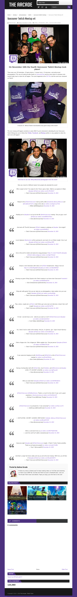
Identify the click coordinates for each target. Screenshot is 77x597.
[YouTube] (46, 7)
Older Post (65, 569)
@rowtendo (50, 201)
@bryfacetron (28, 240)
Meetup (43, 133)
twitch (47, 22)
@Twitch (36, 191)
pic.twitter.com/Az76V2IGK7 (46, 191)
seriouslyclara (41, 22)
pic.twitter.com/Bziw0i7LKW (41, 420)
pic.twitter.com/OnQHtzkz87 (49, 395)
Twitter (30, 133)
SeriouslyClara (40, 74)
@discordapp (36, 255)
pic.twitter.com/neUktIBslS (41, 229)
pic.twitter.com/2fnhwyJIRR (46, 242)
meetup (36, 22)
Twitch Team (30, 593)
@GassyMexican (58, 201)
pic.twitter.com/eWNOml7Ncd (44, 216)
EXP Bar (48, 76)
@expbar (30, 191)
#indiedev (46, 368)
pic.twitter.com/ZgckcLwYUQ (52, 204)
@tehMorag (39, 355)
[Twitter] (38, 7)
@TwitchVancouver (30, 201)
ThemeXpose (3, 596)
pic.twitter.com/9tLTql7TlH (46, 306)
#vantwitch (64, 278)
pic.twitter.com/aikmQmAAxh (41, 319)
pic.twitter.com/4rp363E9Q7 (51, 267)
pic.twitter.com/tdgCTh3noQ (47, 255)
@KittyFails (48, 355)
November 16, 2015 (53, 231)
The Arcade (23, 593)
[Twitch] (42, 7)
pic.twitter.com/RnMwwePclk (41, 280)
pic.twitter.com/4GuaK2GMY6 (47, 458)
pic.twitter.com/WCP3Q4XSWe (48, 431)
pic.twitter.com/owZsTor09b (50, 445)
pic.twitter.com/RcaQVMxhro (44, 357)
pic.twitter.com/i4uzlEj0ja (48, 293)
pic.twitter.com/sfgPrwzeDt (50, 370)
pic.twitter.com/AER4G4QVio (52, 381)
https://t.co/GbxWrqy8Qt (30, 267)
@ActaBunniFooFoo (28, 204)
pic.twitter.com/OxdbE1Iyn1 (46, 331)
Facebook (35, 133)
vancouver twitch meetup (55, 22)
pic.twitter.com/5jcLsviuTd (56, 406)
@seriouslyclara (36, 395)
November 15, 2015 (53, 193)
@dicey (53, 418)
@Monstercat (55, 368)
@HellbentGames (33, 393)
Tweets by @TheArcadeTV (15, 577)
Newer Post (11, 569)
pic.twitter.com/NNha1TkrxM (41, 344)
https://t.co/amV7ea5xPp (55, 253)
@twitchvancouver (46, 214)
